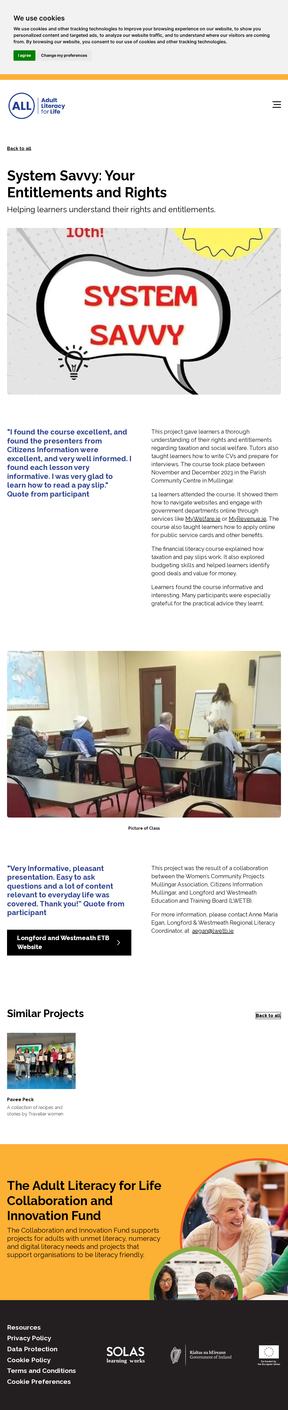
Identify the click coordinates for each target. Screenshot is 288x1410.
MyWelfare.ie (202, 518)
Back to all (19, 148)
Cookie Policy (29, 1360)
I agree (24, 55)
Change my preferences (64, 55)
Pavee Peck (20, 1099)
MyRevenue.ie (247, 518)
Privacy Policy (29, 1338)
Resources (24, 1327)
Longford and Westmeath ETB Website (63, 942)
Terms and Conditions (41, 1370)
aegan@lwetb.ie (213, 930)
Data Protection (32, 1349)
